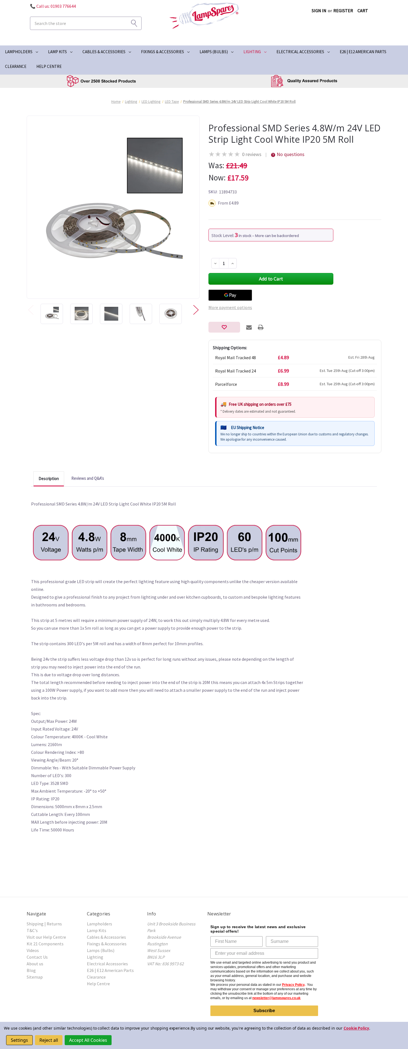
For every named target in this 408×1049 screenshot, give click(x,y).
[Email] (249, 327)
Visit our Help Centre (46, 937)
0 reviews (251, 154)
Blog (31, 970)
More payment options (230, 307)
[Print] (260, 327)
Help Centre (49, 66)
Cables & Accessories (103, 51)
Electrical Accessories (300, 51)
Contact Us (37, 957)
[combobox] (86, 23)
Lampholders (18, 51)
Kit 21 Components (45, 943)
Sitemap (35, 977)
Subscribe (264, 1010)
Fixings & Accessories (162, 51)
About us (35, 963)
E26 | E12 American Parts (363, 51)
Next (195, 309)
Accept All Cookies (88, 1040)
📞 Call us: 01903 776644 (53, 6)
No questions (290, 154)
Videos (33, 950)
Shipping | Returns (44, 924)
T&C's (32, 930)
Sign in (319, 10)
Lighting (252, 51)
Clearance (15, 66)
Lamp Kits (57, 51)
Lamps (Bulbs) (214, 51)
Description (49, 478)
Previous (30, 309)
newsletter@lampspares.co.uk (276, 998)
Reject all (48, 1040)
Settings (19, 1040)
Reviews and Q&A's (87, 478)
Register (343, 10)
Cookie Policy (356, 1028)
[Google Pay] (230, 295)
